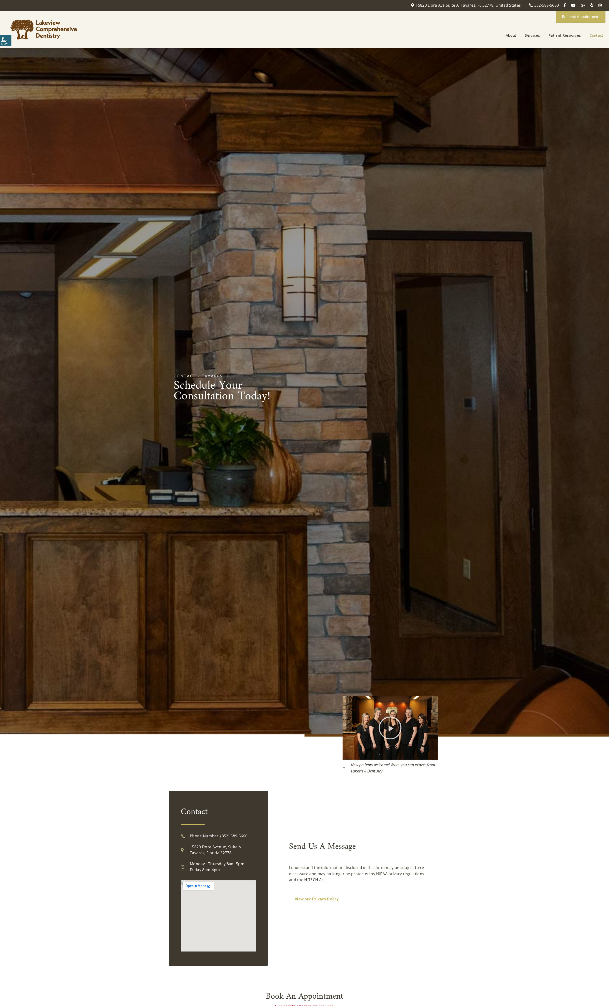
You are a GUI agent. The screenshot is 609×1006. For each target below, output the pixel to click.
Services (532, 35)
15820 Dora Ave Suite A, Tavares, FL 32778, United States (468, 5)
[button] (390, 728)
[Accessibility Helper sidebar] (5, 40)
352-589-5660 (546, 5)
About (511, 35)
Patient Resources (565, 35)
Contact (596, 35)
